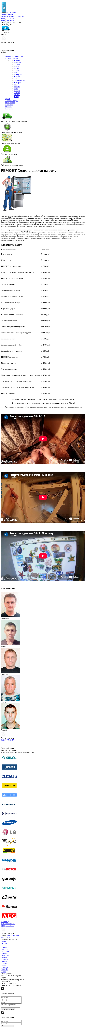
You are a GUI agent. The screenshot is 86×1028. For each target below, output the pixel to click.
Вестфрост (18, 74)
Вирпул (17, 91)
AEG (16, 79)
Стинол (17, 60)
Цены (7, 99)
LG (15, 85)
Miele (16, 89)
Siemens (17, 87)
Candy (16, 97)
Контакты (9, 109)
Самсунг (17, 83)
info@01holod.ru (12, 935)
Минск (17, 72)
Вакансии (9, 105)
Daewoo (17, 95)
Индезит (17, 62)
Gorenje (17, 76)
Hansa (16, 68)
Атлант (17, 64)
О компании (10, 103)
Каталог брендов (11, 58)
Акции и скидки (11, 101)
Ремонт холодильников (14, 56)
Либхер (17, 70)
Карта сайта (5, 937)
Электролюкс (19, 81)
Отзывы (8, 107)
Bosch (16, 66)
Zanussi (17, 93)
